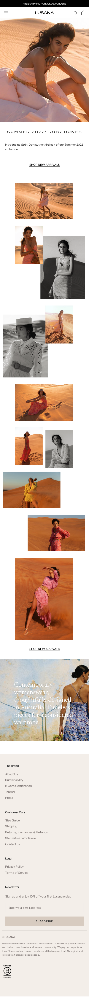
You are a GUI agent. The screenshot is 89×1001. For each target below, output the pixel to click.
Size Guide (12, 820)
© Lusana (8, 937)
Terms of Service (16, 872)
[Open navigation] (6, 12)
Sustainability (14, 780)
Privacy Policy (14, 866)
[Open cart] (83, 13)
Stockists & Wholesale (20, 838)
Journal (10, 792)
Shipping (11, 826)
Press (9, 797)
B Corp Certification (18, 786)
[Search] (76, 13)
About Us (11, 774)
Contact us (12, 844)
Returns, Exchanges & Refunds (26, 832)
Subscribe (44, 921)
